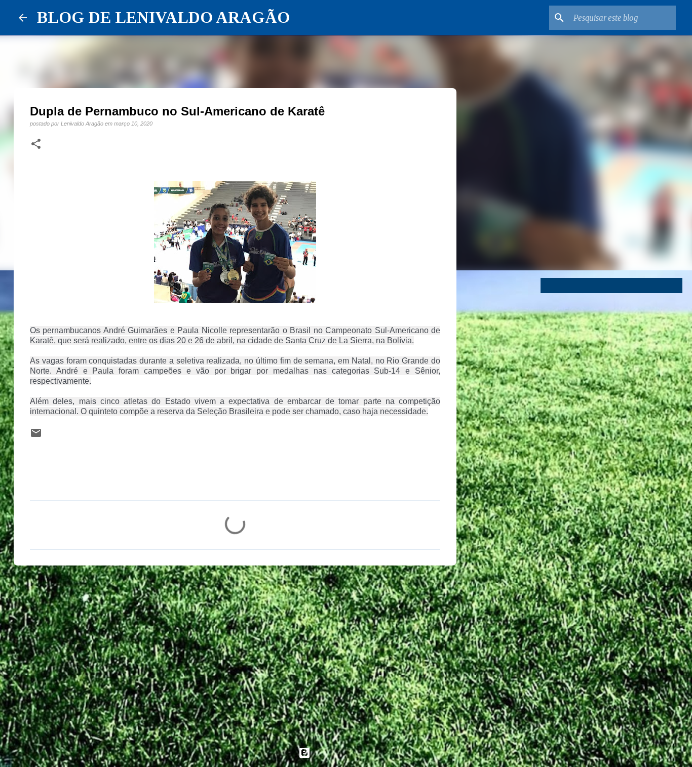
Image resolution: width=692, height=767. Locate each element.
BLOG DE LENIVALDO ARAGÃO (163, 17)
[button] (36, 144)
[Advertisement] (235, 651)
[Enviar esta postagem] (36, 436)
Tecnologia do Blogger (352, 752)
